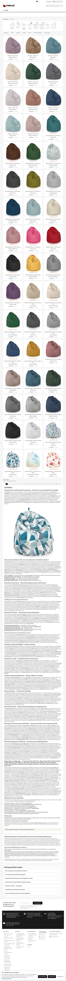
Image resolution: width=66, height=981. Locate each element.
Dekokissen (44, 859)
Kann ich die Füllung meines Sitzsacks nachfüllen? (17, 893)
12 (35, 484)
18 (51, 484)
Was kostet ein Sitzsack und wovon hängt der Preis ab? (19, 878)
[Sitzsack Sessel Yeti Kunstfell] (36, 24)
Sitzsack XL (18, 27)
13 (38, 484)
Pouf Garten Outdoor (41, 685)
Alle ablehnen (52, 976)
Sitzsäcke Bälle (8, 813)
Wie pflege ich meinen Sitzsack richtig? (15, 889)
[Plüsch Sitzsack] (53, 24)
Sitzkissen (28, 602)
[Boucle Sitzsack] (47, 24)
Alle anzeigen (47, 32)
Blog (29, 946)
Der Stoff (18, 32)
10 (30, 484)
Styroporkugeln (26, 819)
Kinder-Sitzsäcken (55, 653)
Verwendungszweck (38, 32)
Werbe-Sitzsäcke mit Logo (41, 822)
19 (53, 484)
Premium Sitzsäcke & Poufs (24, 28)
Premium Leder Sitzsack (41, 28)
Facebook (43, 935)
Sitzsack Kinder (22, 817)
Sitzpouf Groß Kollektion (50, 665)
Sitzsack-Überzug (26, 813)
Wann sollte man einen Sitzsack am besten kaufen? (18, 882)
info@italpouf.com (55, 936)
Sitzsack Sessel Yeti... (35, 28)
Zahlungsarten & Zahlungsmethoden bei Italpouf (20, 935)
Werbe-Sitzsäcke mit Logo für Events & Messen (32, 935)
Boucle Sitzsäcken (35, 859)
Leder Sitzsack (20, 805)
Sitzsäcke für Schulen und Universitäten (7, 957)
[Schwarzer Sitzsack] (12, 24)
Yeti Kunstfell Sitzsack (9, 812)
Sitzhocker (13, 819)
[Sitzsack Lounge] (30, 24)
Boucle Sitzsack (47, 27)
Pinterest (43, 939)
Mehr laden (6, 479)
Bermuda (29, 498)
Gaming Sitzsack (8, 809)
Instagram (43, 937)
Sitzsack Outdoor (8, 808)
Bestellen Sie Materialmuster (12, 913)
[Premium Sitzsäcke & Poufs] (24, 24)
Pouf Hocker (53, 717)
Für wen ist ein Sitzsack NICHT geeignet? (15, 874)
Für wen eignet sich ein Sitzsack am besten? (16, 871)
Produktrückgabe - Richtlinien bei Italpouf (20, 939)
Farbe (12, 32)
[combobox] (54, 6)
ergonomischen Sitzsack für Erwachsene (13, 640)
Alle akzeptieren (42, 976)
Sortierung (6, 32)
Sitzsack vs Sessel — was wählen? (13, 886)
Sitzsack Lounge (29, 28)
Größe (30, 32)
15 (43, 484)
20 (56, 484)
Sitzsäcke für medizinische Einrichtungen (7, 961)
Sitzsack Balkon (11, 684)
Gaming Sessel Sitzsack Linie (49, 711)
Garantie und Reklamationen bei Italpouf (20, 944)
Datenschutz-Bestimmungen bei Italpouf (8, 948)
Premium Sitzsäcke (9, 805)
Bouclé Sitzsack (20, 812)
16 (46, 484)
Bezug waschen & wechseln (20, 947)
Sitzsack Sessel (35, 817)
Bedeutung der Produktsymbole (8, 965)
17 (48, 484)
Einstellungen (60, 976)
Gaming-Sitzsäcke (55, 588)
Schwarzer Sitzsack (12, 28)
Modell (24, 32)
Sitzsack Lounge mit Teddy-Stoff (36, 699)
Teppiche (28, 860)
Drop (23, 498)
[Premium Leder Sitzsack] (41, 24)
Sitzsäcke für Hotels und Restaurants (7, 969)
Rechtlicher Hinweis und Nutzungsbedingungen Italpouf (9, 939)
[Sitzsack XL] (18, 24)
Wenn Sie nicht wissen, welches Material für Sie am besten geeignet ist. (13, 916)
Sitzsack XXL (15, 804)
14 (40, 484)
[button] (37, 1)
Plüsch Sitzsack (53, 27)
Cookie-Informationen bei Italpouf (8, 952)
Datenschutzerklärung (7, 978)
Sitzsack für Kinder (9, 811)
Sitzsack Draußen (27, 685)
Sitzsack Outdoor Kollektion (10, 682)
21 (59, 484)
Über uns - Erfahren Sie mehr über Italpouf (8, 935)
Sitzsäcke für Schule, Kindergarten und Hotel (32, 939)
